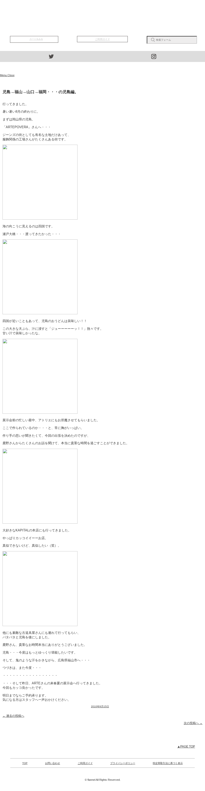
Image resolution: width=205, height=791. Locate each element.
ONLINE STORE (102, 26)
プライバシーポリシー (122, 763)
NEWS (69, 10)
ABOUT (102, 10)
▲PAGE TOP (186, 746)
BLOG (135, 10)
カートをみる (36, 39)
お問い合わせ (52, 763)
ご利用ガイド (102, 39)
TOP (37, 10)
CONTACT (168, 10)
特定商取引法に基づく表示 (168, 763)
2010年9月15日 (100, 706)
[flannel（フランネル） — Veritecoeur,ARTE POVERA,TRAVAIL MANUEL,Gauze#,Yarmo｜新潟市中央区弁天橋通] (102, 67)
